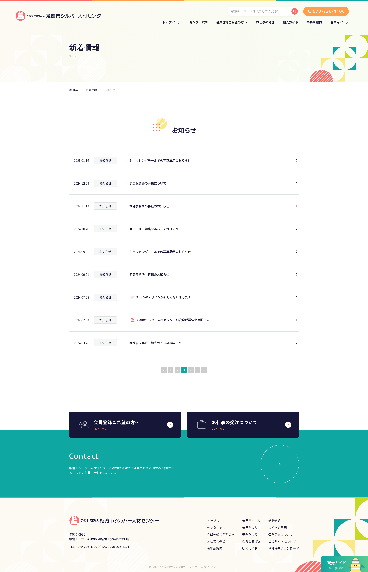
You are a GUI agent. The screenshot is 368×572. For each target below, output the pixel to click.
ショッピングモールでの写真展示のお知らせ (160, 160)
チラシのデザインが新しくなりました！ (163, 297)
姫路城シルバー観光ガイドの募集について (158, 343)
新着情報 (91, 90)
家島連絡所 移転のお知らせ (149, 274)
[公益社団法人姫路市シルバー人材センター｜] (60, 14)
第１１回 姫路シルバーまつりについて (157, 229)
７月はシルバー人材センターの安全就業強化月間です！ (174, 320)
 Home (74, 90)
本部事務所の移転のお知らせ (149, 206)
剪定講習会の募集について (147, 183)
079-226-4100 (329, 11)
